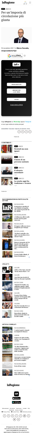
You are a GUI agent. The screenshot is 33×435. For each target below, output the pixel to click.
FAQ (29, 408)
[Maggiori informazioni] (25, 56)
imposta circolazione (20, 128)
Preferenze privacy (26, 411)
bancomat (11, 128)
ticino (28, 128)
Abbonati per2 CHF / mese (16, 91)
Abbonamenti (5, 408)
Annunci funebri (19, 410)
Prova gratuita (16, 84)
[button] (4, 415)
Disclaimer (12, 408)
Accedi (16, 99)
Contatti (25, 408)
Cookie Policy (15, 411)
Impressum (19, 408)
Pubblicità (11, 410)
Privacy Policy (6, 411)
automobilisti (4, 128)
